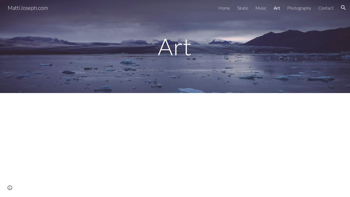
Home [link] (224, 7)
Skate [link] (242, 7)
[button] (343, 7)
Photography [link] (299, 7)
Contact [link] (326, 7)
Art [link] (277, 7)
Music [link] (261, 7)
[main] (175, 46)
